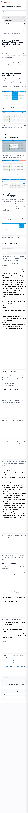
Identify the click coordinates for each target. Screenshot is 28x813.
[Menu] (26, 2)
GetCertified (15, 33)
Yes (6, 694)
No (5, 697)
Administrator (5, 35)
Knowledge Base (6, 33)
